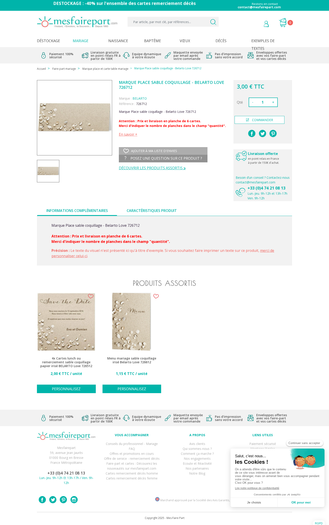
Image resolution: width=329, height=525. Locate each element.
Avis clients (197, 444)
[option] (66, 345)
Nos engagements (197, 458)
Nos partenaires (197, 468)
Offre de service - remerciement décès (132, 458)
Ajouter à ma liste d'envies (154, 151)
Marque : (125, 98)
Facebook (42, 499)
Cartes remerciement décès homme (132, 473)
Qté (240, 102)
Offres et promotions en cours (132, 453)
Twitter (52, 499)
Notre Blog (197, 473)
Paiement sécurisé (262, 444)
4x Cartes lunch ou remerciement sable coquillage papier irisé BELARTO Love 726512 (66, 362)
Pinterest (273, 133)
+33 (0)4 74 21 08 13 (266, 188)
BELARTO (139, 98)
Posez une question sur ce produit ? (166, 158)
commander (262, 120)
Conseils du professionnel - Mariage (132, 444)
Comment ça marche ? (197, 453)
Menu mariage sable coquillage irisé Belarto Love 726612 (131, 360)
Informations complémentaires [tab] (77, 210)
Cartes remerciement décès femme (132, 478)
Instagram (74, 499)
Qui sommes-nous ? (197, 449)
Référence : (127, 104)
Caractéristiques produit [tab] (152, 210)
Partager (251, 133)
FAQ (132, 449)
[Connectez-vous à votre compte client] (256, 24)
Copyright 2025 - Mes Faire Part (164, 518)
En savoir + (128, 134)
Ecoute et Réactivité (197, 463)
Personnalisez (66, 388)
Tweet (262, 133)
